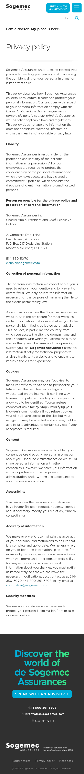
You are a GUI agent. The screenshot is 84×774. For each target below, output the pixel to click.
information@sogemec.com (26, 585)
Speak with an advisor (58, 8)
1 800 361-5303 (44, 707)
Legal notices (21, 761)
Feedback (66, 761)
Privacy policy (45, 761)
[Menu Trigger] (77, 7)
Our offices (43, 721)
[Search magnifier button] (77, 18)
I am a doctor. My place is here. (33, 29)
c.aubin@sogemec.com (23, 263)
